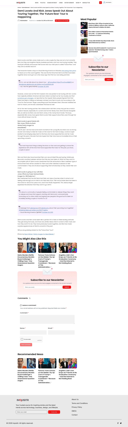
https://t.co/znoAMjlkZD (64, 82)
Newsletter (86, 3)
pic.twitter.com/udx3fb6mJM (44, 84)
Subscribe (54, 412)
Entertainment (69, 3)
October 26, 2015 (43, 86)
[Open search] (100, 2)
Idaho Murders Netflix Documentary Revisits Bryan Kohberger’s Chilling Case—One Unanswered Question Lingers (26, 260)
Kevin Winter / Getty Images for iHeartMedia (39, 234)
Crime (61, 3)
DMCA (74, 411)
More (77, 3)
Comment (24, 313)
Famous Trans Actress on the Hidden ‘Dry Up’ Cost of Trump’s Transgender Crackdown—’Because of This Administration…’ (46, 261)
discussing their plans (69, 71)
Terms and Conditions (80, 403)
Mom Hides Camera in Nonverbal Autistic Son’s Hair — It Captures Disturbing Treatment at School (101, 33)
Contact (74, 415)
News (36, 3)
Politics (42, 3)
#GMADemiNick (24, 210)
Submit (67, 287)
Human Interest (52, 3)
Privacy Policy (77, 407)
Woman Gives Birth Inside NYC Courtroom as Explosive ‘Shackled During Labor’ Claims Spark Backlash (102, 50)
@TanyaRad (52, 82)
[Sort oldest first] (30, 298)
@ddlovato (31, 84)
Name (23, 328)
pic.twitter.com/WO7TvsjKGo (38, 210)
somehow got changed (26, 98)
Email (50, 328)
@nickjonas (23, 84)
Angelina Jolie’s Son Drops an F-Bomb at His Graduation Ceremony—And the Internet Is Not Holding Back (68, 259)
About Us (75, 399)
